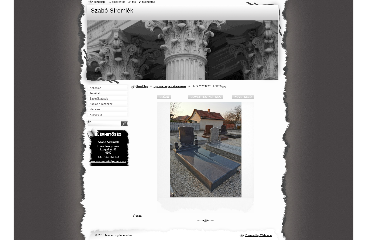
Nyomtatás (148, 1)
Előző (164, 97)
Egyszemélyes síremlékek (170, 86)
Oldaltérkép (118, 1)
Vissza (137, 215)
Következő (243, 97)
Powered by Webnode (258, 235)
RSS (134, 1)
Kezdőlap (142, 86)
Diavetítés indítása (206, 97)
